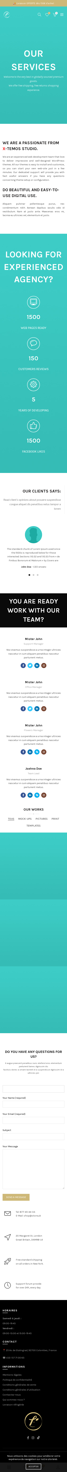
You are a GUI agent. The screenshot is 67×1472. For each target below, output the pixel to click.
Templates (33, 825)
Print (55, 818)
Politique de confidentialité (17, 1379)
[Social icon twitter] (30, 665)
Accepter (33, 1466)
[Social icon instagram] (43, 665)
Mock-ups (25, 818)
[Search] (39, 14)
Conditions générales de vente (19, 1384)
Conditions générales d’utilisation (21, 1389)
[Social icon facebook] (23, 665)
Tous (11, 818)
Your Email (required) (14, 1114)
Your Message (10, 1146)
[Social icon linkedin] (37, 665)
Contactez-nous (12, 1394)
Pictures (42, 818)
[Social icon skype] (37, 752)
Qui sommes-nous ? (14, 1399)
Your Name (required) (14, 1097)
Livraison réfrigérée (13, 1404)
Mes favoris (49, 13)
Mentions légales (12, 1374)
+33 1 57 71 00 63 (15, 1357)
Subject (7, 1130)
